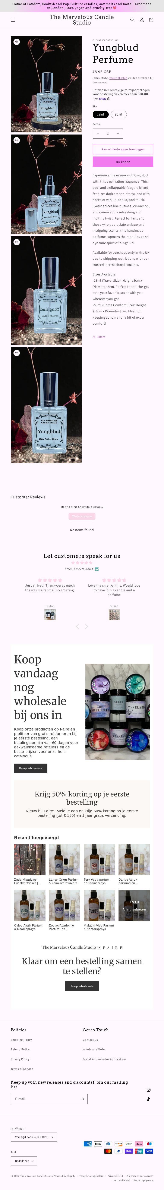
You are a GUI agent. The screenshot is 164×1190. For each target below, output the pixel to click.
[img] (82, 563)
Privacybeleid (115, 1175)
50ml (118, 114)
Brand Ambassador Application (104, 1059)
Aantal (97, 124)
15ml (100, 114)
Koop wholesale (30, 768)
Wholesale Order (94, 1049)
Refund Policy (20, 1049)
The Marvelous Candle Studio (36, 1175)
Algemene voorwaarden (140, 1175)
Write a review (82, 516)
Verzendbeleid (122, 1180)
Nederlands (22, 1161)
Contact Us (90, 1040)
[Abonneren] (82, 1099)
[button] (13, 20)
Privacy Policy (20, 1059)
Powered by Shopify (64, 1175)
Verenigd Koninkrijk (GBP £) (32, 1137)
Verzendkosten (118, 77)
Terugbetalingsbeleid (91, 1175)
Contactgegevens (144, 1180)
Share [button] (101, 337)
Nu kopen (123, 162)
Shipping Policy (21, 1040)
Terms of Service (22, 1069)
